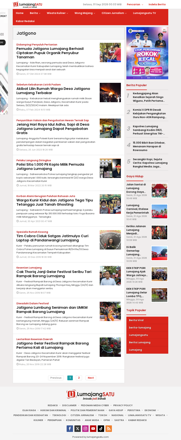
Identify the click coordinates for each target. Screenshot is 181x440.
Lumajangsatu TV (139, 415)
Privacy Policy (123, 405)
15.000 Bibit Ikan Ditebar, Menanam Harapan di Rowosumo (149, 146)
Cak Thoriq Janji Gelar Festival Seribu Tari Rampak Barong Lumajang (53, 273)
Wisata (160, 415)
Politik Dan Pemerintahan (87, 410)
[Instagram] (85, 428)
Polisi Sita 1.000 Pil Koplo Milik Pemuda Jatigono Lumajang (50, 166)
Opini (106, 420)
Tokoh (102, 415)
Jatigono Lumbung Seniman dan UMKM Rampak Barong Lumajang (51, 309)
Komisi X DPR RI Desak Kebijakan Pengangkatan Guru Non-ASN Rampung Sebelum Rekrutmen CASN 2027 (150, 113)
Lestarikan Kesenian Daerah (34, 339)
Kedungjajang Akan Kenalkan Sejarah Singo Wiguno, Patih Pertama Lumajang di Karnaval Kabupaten (148, 97)
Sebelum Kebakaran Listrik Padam (38, 84)
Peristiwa (133, 410)
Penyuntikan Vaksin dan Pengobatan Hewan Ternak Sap (52, 120)
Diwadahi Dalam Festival (32, 303)
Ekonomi (150, 410)
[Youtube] (93, 428)
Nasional (118, 415)
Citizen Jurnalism (82, 415)
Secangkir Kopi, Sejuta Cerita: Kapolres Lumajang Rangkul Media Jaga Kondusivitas (150, 163)
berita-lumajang (140, 327)
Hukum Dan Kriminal (53, 410)
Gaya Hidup (116, 410)
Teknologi (59, 415)
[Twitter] (77, 428)
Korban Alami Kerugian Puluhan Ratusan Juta (45, 196)
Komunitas (73, 420)
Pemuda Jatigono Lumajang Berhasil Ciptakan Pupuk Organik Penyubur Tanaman (50, 53)
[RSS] (109, 428)
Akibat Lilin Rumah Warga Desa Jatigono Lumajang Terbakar (53, 90)
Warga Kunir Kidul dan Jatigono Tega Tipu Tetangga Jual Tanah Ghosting (54, 202)
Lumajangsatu (138, 335)
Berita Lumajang (139, 342)
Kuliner (38, 420)
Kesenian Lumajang (29, 267)
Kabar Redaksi (137, 420)
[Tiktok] (101, 428)
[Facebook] (70, 428)
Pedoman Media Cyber (95, 405)
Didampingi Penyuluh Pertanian (36, 44)
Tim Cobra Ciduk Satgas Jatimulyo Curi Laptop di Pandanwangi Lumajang (52, 238)
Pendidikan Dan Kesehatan (30, 415)
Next (91, 378)
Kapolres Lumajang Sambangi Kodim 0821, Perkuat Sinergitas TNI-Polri (148, 130)
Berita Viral (136, 320)
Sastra (119, 420)
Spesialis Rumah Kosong (32, 232)
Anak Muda (92, 420)
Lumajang (135, 350)
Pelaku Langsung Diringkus (33, 160)
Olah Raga (29, 410)
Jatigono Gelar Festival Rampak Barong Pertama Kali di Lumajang (52, 345)
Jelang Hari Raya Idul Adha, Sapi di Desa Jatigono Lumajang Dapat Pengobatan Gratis (52, 128)
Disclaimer (69, 405)
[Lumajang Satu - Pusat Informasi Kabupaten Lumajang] (27, 4)
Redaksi (53, 405)
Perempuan (55, 420)
